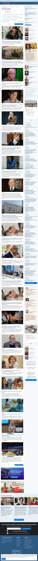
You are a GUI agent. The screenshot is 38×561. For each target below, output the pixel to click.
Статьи (9, 6)
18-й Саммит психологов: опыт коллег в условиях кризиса (12, 457)
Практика (12, 6)
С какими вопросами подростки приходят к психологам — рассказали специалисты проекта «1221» (12, 172)
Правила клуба (27, 544)
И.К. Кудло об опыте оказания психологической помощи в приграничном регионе (12, 435)
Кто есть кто (18, 540)
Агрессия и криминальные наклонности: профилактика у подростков (6, 508)
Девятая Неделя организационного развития (30, 127)
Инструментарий (19, 541)
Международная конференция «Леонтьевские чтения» (30, 280)
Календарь (18, 545)
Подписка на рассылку (28, 539)
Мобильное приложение (28, 540)
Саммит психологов (10, 433)
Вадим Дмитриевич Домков (32, 82)
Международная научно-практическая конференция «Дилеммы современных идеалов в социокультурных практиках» (30, 242)
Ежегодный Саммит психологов (6, 539)
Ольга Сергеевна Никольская (31, 72)
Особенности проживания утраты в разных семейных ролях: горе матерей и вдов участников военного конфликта (12, 42)
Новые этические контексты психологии (29, 22)
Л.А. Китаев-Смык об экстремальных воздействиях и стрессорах (11, 84)
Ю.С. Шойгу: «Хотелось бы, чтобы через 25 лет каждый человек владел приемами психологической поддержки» (12, 281)
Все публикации (4, 6)
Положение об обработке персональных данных (28, 547)
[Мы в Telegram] (27, 364)
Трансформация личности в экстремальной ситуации (11, 193)
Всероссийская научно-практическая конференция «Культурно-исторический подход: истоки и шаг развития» (31, 264)
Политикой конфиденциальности (31, 372)
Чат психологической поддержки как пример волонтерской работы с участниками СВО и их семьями (12, 105)
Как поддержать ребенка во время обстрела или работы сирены (12, 392)
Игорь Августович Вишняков (32, 77)
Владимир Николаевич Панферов (32, 67)
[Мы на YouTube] (32, 364)
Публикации (18, 539)
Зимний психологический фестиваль (7, 540)
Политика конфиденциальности (29, 545)
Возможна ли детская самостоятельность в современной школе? (30, 8)
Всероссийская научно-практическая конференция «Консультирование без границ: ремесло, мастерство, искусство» (31, 257)
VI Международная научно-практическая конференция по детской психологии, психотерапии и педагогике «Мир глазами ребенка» (31, 159)
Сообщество (17, 6)
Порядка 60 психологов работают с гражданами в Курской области (12, 414)
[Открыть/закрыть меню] (36, 3)
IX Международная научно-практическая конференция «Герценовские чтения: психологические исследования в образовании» (30, 167)
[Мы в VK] (30, 364)
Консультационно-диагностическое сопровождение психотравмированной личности (11, 371)
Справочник (18, 544)
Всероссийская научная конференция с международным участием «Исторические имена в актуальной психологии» (30, 226)
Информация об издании (28, 541)
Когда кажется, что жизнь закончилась (9, 259)
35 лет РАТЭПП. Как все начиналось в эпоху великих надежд (12, 126)
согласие (15, 531)
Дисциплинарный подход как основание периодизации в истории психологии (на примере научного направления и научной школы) (12, 303)
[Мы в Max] (35, 364)
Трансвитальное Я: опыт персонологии (29, 18)
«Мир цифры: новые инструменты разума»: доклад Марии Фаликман (21, 507)
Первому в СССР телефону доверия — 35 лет (9, 349)
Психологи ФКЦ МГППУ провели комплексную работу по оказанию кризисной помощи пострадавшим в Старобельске (12, 62)
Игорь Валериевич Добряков (31, 50)
